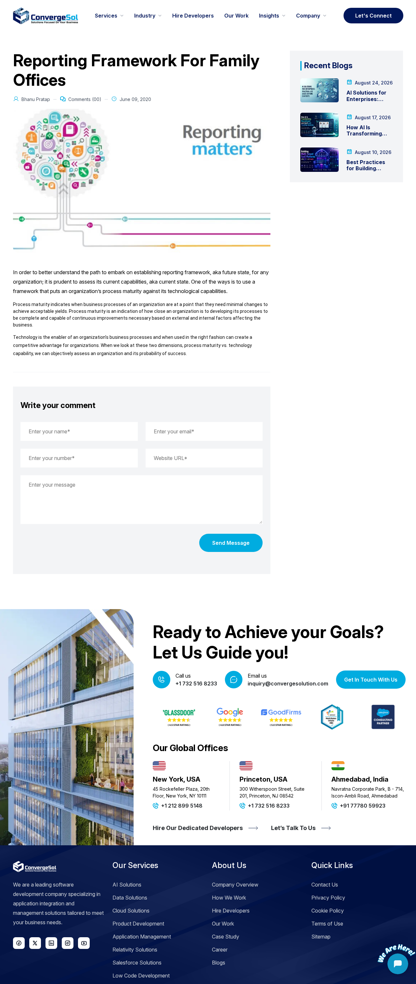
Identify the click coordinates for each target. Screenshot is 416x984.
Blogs (218, 962)
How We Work (229, 897)
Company (308, 15)
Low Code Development (141, 975)
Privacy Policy (328, 897)
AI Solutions (126, 884)
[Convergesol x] (35, 943)
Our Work (236, 15)
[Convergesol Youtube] (84, 943)
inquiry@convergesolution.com (288, 683)
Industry (144, 15)
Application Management (141, 936)
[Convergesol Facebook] (19, 943)
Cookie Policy (327, 910)
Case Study (225, 936)
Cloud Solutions (131, 910)
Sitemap (321, 936)
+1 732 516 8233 (196, 683)
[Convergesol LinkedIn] (51, 943)
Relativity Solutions (134, 949)
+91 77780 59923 (362, 805)
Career (220, 949)
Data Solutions (129, 897)
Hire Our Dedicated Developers (198, 827)
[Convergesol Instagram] (67, 943)
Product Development (138, 923)
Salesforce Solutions (137, 962)
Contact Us (324, 884)
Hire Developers (193, 15)
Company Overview (235, 884)
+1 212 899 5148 (181, 805)
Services (106, 15)
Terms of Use (327, 923)
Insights (269, 15)
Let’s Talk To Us (293, 827)
